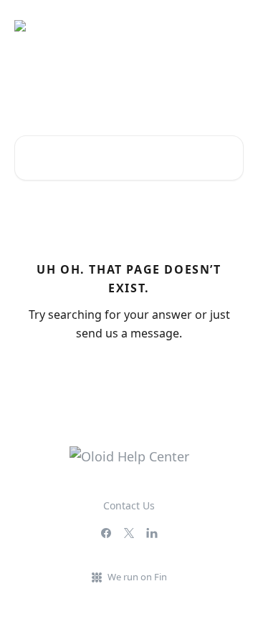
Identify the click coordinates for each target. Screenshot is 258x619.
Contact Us (129, 505)
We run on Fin (137, 576)
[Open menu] (231, 25)
